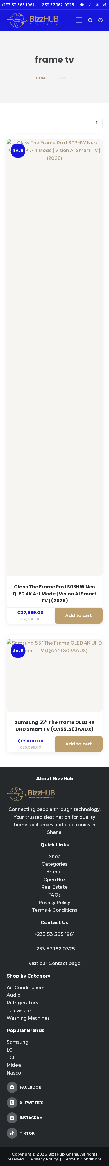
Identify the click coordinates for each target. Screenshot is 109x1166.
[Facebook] (82, 5)
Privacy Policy (54, 902)
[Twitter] (97, 5)
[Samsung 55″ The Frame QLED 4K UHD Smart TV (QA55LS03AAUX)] (55, 675)
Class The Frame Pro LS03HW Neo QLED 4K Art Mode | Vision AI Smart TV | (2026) (54, 593)
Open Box (54, 879)
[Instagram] (89, 5)
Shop (54, 856)
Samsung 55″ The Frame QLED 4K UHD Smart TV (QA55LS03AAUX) (55, 726)
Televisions (19, 1010)
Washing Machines (28, 1018)
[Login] (100, 20)
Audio (13, 995)
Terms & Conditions (54, 910)
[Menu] (79, 20)
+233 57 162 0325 (57, 5)
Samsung (17, 1042)
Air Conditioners (25, 987)
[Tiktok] (105, 5)
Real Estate (54, 887)
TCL (11, 1057)
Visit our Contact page (54, 963)
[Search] (90, 20)
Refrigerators (22, 1003)
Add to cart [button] (78, 615)
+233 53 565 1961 (17, 5)
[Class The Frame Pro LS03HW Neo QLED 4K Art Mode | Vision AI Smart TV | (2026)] (55, 357)
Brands (54, 871)
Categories (54, 864)
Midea (14, 1065)
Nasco (14, 1073)
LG (9, 1050)
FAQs (54, 895)
